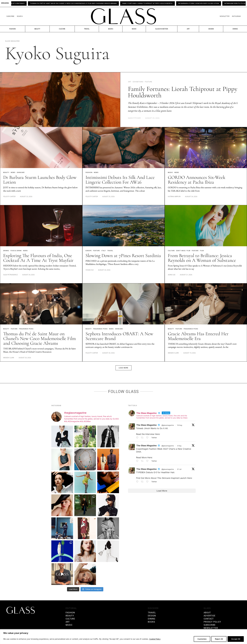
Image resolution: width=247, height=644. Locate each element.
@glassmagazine (168, 425)
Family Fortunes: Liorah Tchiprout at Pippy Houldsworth (101, 3)
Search (20, 16)
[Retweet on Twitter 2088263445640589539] (143, 437)
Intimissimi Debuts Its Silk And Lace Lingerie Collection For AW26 (206, 3)
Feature (96, 251)
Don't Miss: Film (183, 251)
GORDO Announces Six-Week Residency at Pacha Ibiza (196, 179)
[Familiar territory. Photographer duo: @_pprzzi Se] (85, 436)
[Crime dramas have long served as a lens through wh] (85, 482)
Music (134, 29)
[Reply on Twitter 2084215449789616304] (137, 461)
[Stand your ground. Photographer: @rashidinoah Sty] (108, 459)
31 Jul (179, 469)
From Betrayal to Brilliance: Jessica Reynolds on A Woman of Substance (202, 258)
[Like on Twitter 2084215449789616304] (148, 461)
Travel (86, 29)
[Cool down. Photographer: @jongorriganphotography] (108, 482)
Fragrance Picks (26, 329)
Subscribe (10, 16)
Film (202, 251)
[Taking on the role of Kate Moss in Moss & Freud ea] (85, 574)
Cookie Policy (155, 639)
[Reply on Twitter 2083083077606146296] (137, 482)
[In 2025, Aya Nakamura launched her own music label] (108, 528)
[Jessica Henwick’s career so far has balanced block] (108, 551)
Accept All (235, 639)
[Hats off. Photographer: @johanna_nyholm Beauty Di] (62, 505)
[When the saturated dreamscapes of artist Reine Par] (62, 551)
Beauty (37, 29)
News (13, 172)
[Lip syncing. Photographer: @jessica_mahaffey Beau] (85, 551)
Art (188, 29)
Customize (201, 639)
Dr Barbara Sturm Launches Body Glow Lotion (152, 3)
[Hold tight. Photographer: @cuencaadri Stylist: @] (62, 459)
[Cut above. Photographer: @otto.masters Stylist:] (62, 482)
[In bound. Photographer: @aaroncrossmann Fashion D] (85, 528)
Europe (89, 251)
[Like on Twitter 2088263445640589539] (148, 437)
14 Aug (179, 425)
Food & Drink (16, 251)
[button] (123, 367)
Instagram (236, 16)
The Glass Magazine (146, 425)
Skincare (21, 172)
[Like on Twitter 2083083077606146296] (148, 482)
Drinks (6, 251)
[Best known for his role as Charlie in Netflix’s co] (108, 436)
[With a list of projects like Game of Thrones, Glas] (62, 436)
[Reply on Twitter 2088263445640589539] (137, 437)
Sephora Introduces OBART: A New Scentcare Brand (119, 336)
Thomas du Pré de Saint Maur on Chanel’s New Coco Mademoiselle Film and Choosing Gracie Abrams (39, 338)
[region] (123, 636)
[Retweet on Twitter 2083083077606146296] (143, 482)
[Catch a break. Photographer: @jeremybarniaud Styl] (62, 528)
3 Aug (179, 446)
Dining (235, 29)
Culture (62, 29)
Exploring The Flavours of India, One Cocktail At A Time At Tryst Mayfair (38, 258)
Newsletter (224, 16)
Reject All (219, 639)
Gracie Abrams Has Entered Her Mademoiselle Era (198, 336)
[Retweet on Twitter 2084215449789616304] (143, 461)
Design (211, 29)
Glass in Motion (161, 29)
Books (110, 29)
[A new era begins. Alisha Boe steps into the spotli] (62, 574)
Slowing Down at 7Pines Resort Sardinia (123, 255)
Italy (103, 251)
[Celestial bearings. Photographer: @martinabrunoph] (85, 459)
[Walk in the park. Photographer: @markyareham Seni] (85, 505)
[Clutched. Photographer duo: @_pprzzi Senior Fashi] (108, 505)
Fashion (12, 29)
